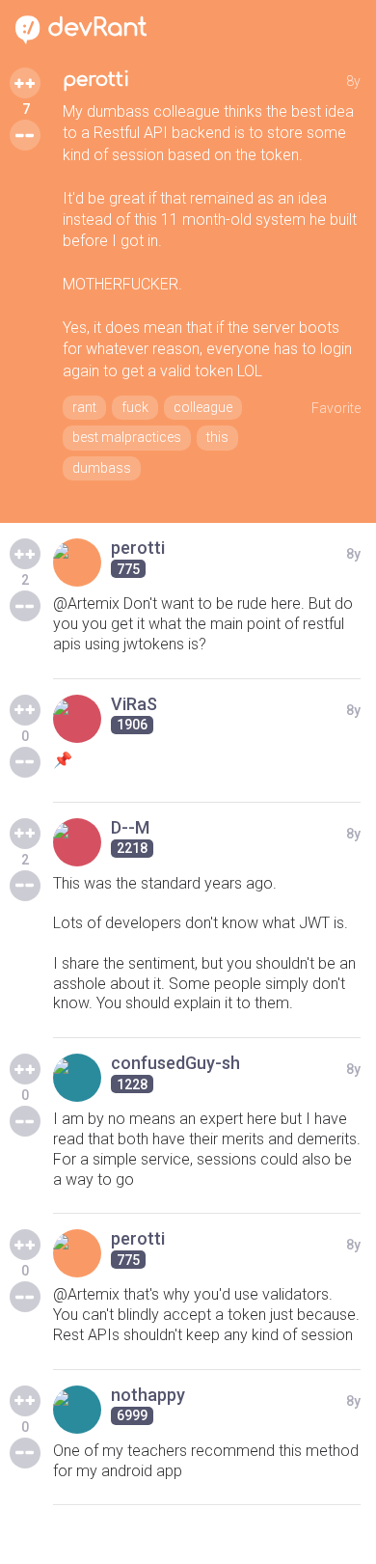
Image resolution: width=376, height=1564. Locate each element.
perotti (96, 80)
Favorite (336, 408)
